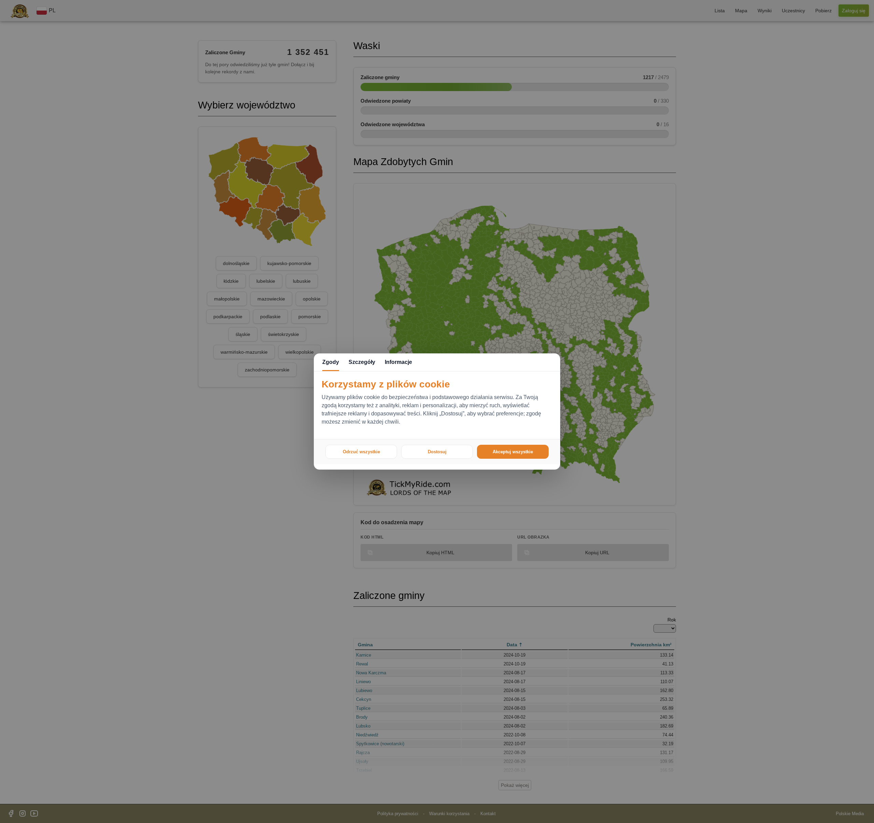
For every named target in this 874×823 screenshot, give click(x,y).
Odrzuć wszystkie (361, 451)
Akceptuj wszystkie (513, 451)
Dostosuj (437, 451)
